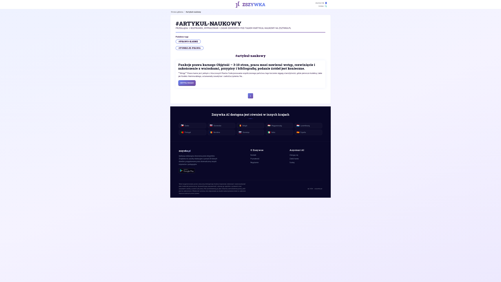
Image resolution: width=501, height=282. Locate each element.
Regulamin (254, 162)
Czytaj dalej (187, 83)
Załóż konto (294, 158)
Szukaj (321, 6)
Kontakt (253, 155)
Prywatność (254, 158)
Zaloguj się (319, 3)
